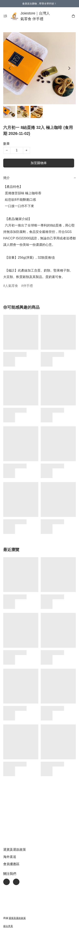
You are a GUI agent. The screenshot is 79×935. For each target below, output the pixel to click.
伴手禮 (28, 285)
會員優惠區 (11, 864)
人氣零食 (11, 285)
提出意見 (8, 926)
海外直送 (9, 857)
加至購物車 (39, 163)
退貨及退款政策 (14, 849)
